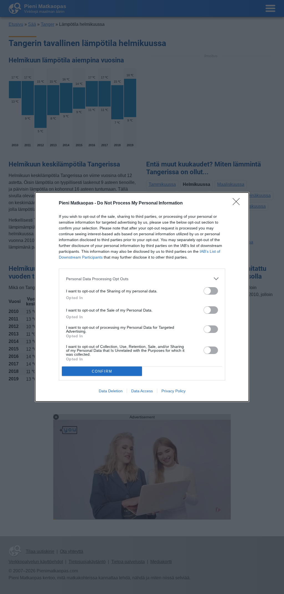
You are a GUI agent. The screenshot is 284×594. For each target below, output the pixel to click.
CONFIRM (102, 371)
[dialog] (142, 297)
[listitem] (142, 279)
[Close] (238, 203)
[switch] (211, 291)
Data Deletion (111, 391)
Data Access (142, 391)
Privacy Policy (173, 391)
